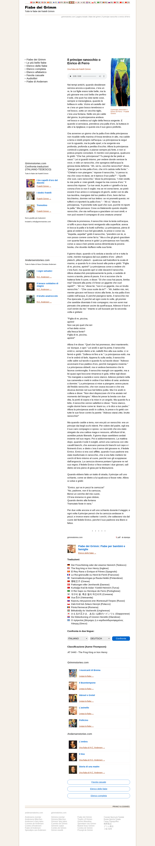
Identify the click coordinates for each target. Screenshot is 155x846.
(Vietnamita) (82, 597)
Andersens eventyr (33, 817)
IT (73, 2)
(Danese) (90, 584)
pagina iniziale (82, 17)
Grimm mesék (57, 830)
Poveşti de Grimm (85, 830)
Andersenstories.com (37, 260)
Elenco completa (36, 69)
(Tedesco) (98, 565)
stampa (127, 537)
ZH (128, 2)
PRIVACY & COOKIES (121, 806)
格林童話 (108, 824)
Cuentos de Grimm (59, 824)
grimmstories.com (68, 17)
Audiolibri (32, 78)
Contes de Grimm (58, 828)
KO (84, 2)
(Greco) (97, 622)
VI (123, 2)
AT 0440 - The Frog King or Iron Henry (87, 652)
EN (45, 2)
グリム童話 (108, 826)
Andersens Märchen (33, 819)
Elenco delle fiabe (37, 65)
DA (34, 2)
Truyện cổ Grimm (85, 819)
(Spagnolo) (94, 571)
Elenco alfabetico (36, 72)
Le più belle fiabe (36, 62)
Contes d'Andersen (33, 826)
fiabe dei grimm (95, 17)
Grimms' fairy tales (59, 821)
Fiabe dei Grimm (40, 7)
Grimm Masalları (85, 821)
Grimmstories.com (35, 163)
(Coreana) (92, 594)
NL (89, 2)
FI (56, 2)
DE (39, 2)
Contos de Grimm (85, 828)
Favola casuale (35, 75)
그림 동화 (108, 829)
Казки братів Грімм (112, 819)
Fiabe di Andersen (37, 81)
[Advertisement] (77, 37)
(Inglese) (90, 568)
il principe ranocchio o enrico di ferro (116, 17)
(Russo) (98, 601)
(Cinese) (80, 581)
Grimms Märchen (58, 819)
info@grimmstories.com (42, 222)
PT (101, 2)
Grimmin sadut (57, 826)
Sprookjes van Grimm (87, 824)
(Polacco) (91, 604)
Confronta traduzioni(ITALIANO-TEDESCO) (38, 168)
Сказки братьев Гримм (114, 817)
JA (78, 2)
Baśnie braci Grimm (86, 826)
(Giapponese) (100, 613)
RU (112, 2)
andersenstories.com (34, 813)
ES (50, 2)
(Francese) (95, 575)
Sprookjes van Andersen (35, 830)
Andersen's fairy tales (34, 821)
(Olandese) (95, 617)
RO (106, 2)
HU (67, 2)
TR (117, 2)
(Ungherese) (90, 610)
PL (95, 2)
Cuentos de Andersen (34, 824)
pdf (119, 537)
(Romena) (84, 607)
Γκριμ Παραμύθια (111, 821)
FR (61, 2)
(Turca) (95, 587)
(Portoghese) (95, 591)
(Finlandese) (97, 578)
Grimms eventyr (58, 817)
